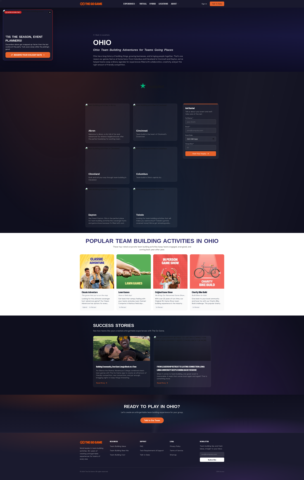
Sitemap (173, 455)
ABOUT (174, 4)
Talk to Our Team (152, 420)
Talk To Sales (217, 4)
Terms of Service (176, 450)
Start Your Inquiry (199, 153)
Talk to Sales (145, 455)
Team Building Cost (117, 455)
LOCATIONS (163, 4)
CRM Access (220, 471)
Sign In (204, 4)
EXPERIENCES (129, 4)
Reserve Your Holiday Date (28, 54)
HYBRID (153, 4)
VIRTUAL (143, 4)
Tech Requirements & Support (152, 450)
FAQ (141, 446)
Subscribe (212, 459)
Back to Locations (102, 35)
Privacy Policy (175, 446)
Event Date (189, 135)
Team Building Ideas (118, 446)
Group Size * (189, 144)
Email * (187, 127)
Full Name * (189, 118)
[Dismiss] (50, 12)
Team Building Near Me (119, 450)
